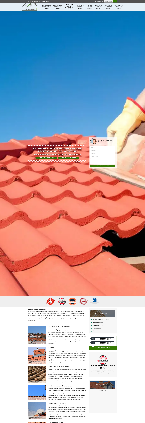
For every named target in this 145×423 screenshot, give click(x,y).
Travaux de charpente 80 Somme (108, 7)
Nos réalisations (46, 158)
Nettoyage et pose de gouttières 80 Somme (69, 7)
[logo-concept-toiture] (30, 7)
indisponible (34, 1)
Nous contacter (69, 158)
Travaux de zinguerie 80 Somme (98, 7)
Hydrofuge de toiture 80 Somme (57, 7)
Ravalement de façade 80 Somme (118, 7)
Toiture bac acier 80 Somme (89, 7)
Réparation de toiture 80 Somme (80, 7)
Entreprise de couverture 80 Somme (46, 7)
